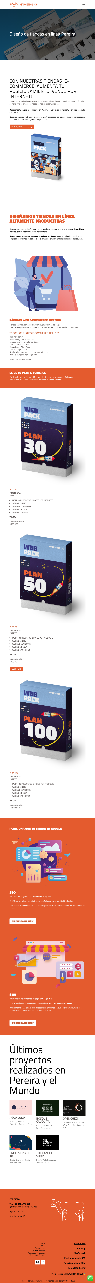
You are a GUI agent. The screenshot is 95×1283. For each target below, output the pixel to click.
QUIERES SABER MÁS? (23, 921)
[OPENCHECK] (74, 1108)
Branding (81, 1248)
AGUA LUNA (17, 1117)
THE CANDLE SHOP (44, 1154)
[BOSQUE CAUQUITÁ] (47, 1108)
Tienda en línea (25, 1124)
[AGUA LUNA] (21, 1107)
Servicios (18, 1162)
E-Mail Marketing (77, 1268)
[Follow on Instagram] (37, 1262)
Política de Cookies (37, 1255)
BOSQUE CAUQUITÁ (43, 1120)
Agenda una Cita (17, 1211)
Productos (14, 1124)
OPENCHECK (71, 1118)
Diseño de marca (43, 1125)
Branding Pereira (17, 1121)
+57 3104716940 (21, 1204)
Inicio (43, 1243)
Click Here (16, 668)
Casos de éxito (39, 1250)
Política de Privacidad (36, 1252)
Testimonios (40, 1248)
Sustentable (46, 1128)
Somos (42, 1245)
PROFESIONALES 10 (20, 1154)
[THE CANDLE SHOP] (47, 1142)
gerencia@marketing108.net (23, 1206)
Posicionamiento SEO (75, 1258)
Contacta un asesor (20, 126)
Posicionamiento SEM (75, 1263)
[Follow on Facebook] (43, 1262)
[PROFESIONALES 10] (21, 1142)
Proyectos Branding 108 (73, 1126)
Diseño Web (41, 1159)
